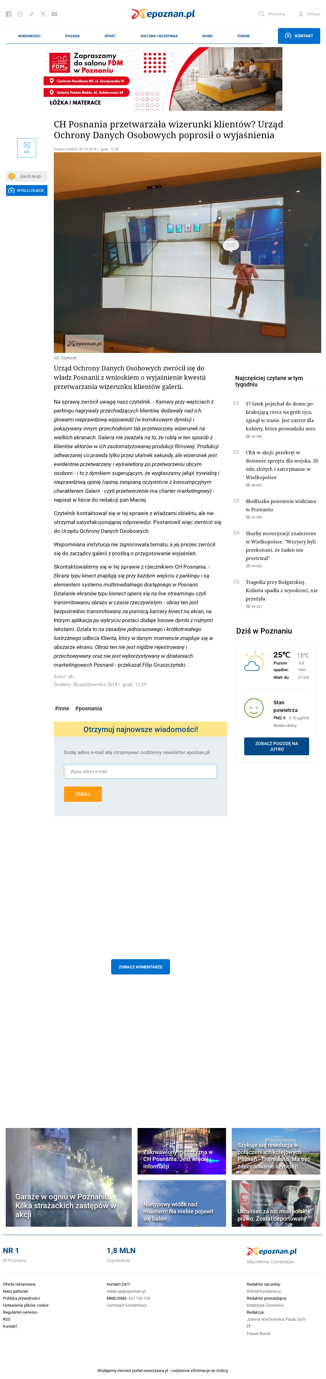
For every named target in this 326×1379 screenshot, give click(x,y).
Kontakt (304, 35)
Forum (243, 36)
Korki (207, 36)
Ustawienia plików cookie (26, 1305)
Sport (110, 36)
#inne (62, 708)
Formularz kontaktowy (126, 1305)
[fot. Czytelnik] (140, 252)
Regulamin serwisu (20, 1312)
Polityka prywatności (21, 1298)
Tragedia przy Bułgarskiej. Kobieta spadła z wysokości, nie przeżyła (282, 590)
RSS (7, 1319)
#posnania (88, 708)
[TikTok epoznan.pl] (31, 14)
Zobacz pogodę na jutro (276, 746)
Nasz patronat (15, 1291)
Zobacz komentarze (140, 966)
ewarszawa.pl (155, 1370)
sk (70, 676)
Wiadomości (29, 36)
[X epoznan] (43, 14)
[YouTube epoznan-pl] (54, 14)
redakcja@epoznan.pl (126, 1291)
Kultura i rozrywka (159, 36)
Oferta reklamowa (19, 1284)
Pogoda (72, 36)
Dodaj (83, 794)
